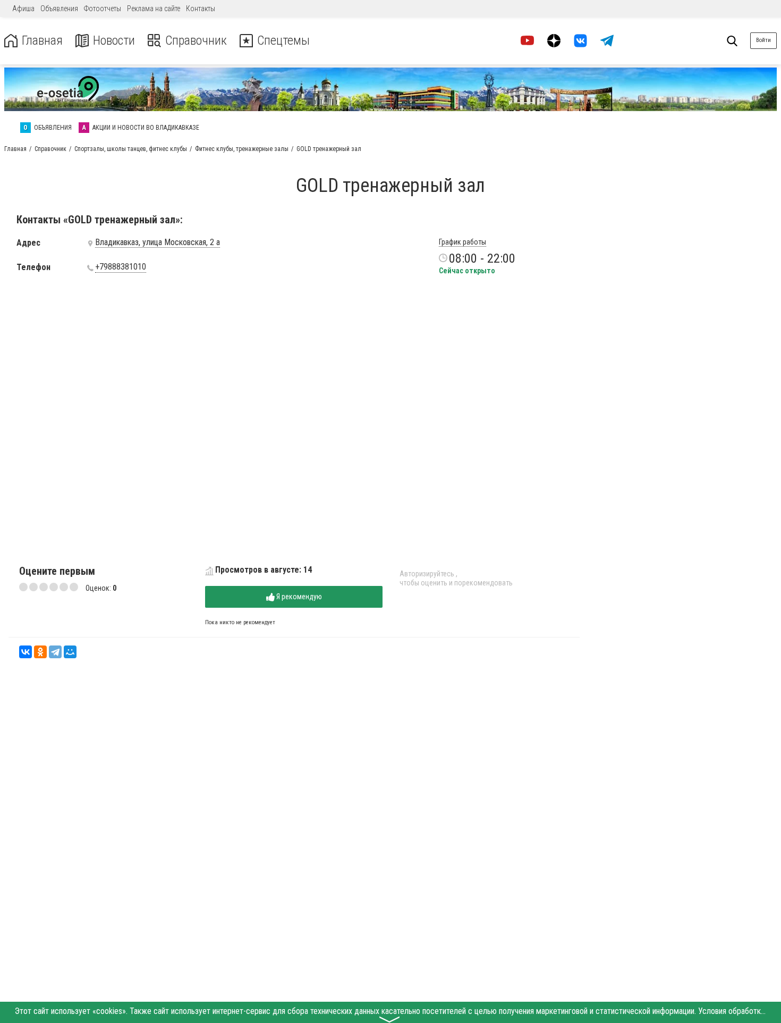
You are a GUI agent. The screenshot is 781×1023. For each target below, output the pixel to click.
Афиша (23, 8)
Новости (114, 40)
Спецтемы (283, 40)
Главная (42, 40)
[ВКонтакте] (25, 651)
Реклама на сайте (153, 8)
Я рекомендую (298, 596)
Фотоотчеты (102, 8)
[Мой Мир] (70, 651)
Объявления (59, 8)
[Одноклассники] (40, 651)
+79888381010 (120, 267)
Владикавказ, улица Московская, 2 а (157, 242)
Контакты (200, 8)
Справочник (196, 40)
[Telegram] (55, 651)
